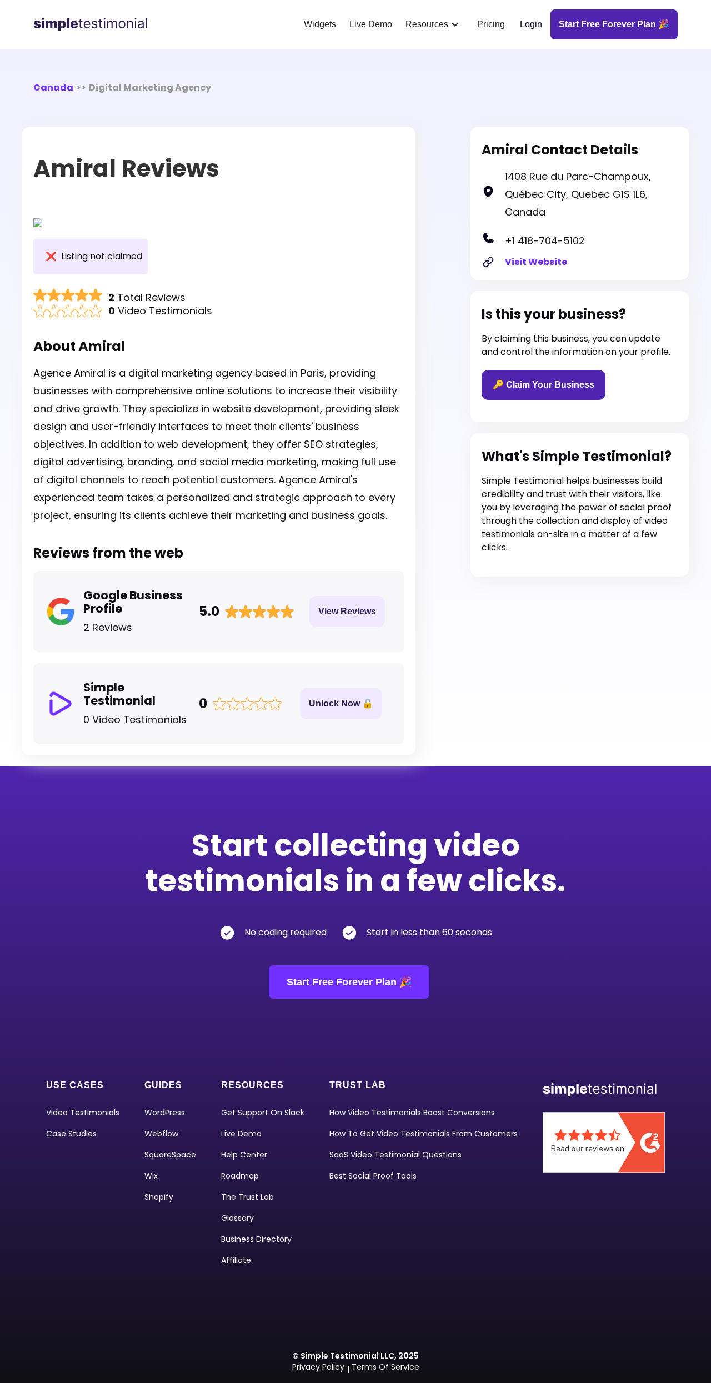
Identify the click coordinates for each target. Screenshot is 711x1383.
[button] (434, 24)
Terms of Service (385, 1367)
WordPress (164, 1113)
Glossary (237, 1218)
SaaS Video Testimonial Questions (395, 1155)
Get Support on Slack (262, 1113)
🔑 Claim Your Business (543, 384)
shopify (158, 1197)
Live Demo (370, 24)
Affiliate (236, 1260)
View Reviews (347, 611)
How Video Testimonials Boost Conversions (412, 1113)
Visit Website (536, 261)
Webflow (161, 1134)
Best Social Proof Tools (373, 1176)
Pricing (491, 24)
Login (531, 24)
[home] (94, 24)
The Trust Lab (247, 1197)
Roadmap (240, 1176)
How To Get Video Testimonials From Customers (423, 1134)
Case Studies (71, 1134)
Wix (151, 1176)
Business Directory (256, 1239)
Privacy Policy (318, 1367)
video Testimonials (82, 1113)
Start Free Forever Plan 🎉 (349, 982)
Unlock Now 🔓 (341, 703)
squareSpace (170, 1155)
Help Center (244, 1155)
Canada (53, 87)
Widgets (320, 24)
